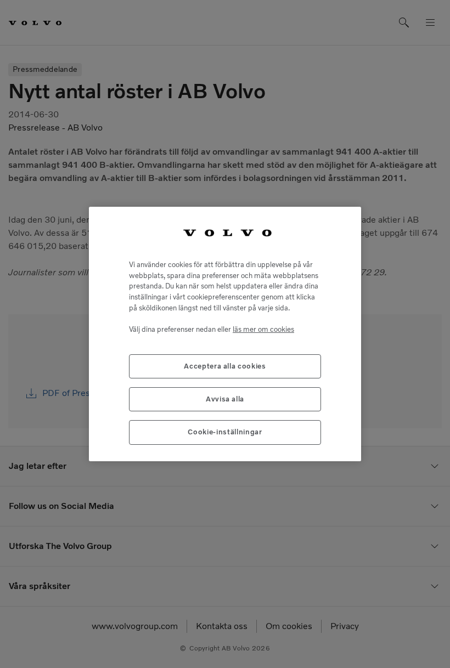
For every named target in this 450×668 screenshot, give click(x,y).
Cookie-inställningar (225, 432)
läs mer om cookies (263, 329)
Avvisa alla (225, 399)
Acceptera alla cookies (225, 366)
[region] (225, 334)
